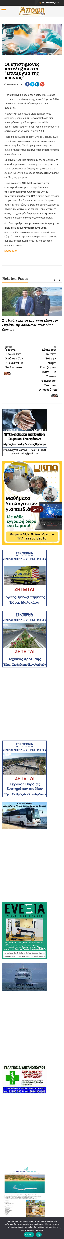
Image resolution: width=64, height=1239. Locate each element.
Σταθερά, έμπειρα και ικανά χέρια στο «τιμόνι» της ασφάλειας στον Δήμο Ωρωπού (30, 324)
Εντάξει (29, 1234)
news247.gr (10, 251)
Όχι (38, 1234)
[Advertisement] (32, 704)
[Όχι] (60, 1228)
